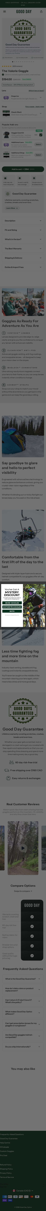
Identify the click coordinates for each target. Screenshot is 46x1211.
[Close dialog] (43, 585)
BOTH (12, 611)
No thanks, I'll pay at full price (12, 615)
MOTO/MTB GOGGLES (12, 607)
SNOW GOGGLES (12, 603)
